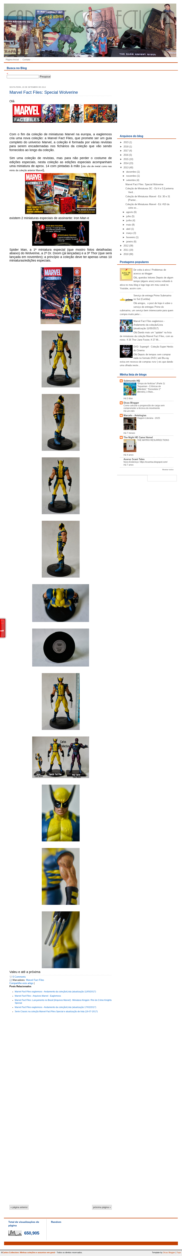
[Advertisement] (146, 107)
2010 (126, 254)
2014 (126, 163)
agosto (129, 212)
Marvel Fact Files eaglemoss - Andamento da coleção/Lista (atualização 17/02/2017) (55, 1007)
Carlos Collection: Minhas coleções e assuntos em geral (28, 1252)
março (129, 233)
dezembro (131, 171)
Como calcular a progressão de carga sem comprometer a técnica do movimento (144, 407)
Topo (179, 1252)
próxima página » (102, 1207)
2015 (126, 159)
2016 (126, 155)
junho (129, 220)
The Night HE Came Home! (138, 437)
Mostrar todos (167, 470)
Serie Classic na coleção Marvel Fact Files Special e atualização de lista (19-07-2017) (56, 1011)
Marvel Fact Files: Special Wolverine (43, 92)
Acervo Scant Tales (134, 459)
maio (128, 224)
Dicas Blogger (131, 402)
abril (128, 229)
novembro (131, 176)
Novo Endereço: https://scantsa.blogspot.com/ (145, 462)
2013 (126, 167)
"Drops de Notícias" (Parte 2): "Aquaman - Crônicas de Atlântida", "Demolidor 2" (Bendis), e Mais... (151, 387)
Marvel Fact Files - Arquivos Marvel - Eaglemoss (38, 996)
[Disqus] (60, 1063)
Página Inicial (12, 59)
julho (128, 216)
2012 (126, 245)
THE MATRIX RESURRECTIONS (153, 440)
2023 (126, 142)
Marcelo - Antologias (135, 415)
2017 (126, 150)
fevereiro (130, 237)
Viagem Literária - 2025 (148, 418)
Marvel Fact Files (35, 980)
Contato (26, 59)
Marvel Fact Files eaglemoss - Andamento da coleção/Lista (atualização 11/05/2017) (55, 992)
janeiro (129, 241)
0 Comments (19, 976)
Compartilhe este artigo (21, 983)
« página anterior (19, 1207)
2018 (126, 146)
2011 (126, 250)
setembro (131, 180)
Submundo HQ (132, 380)
